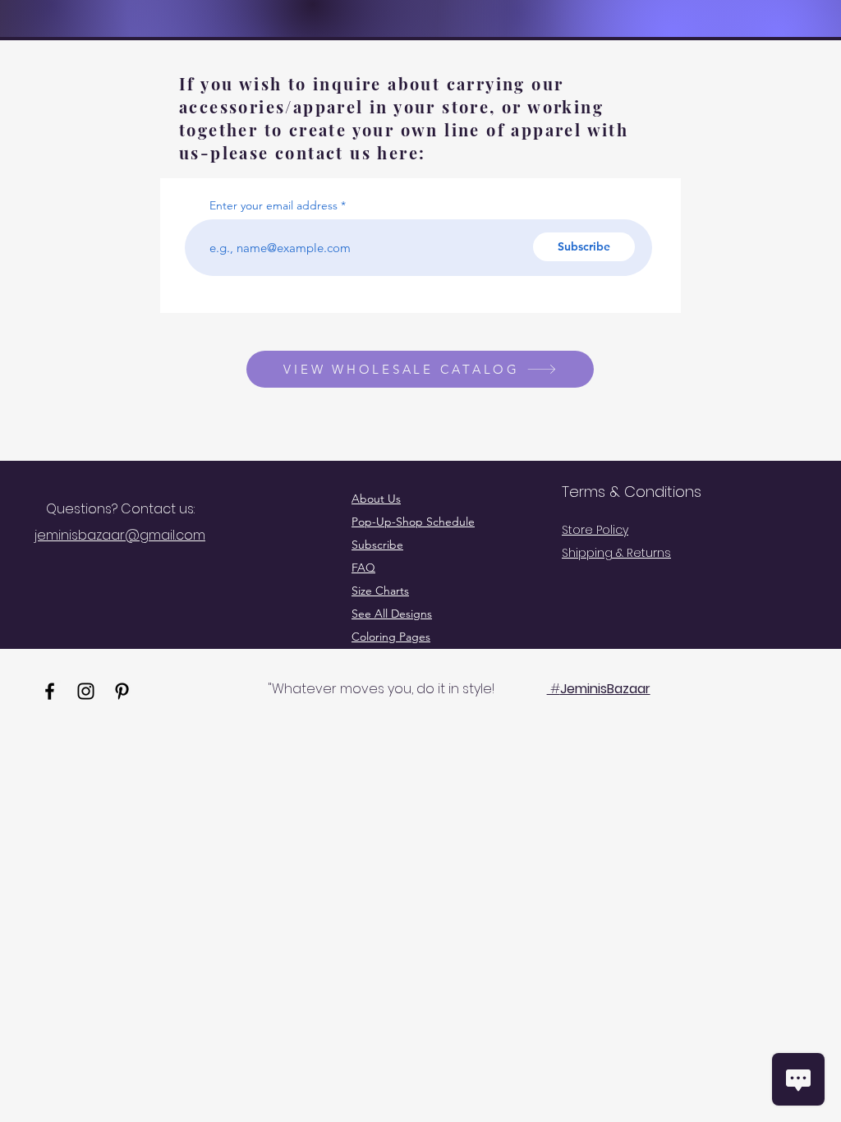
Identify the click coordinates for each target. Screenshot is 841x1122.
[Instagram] (86, 691)
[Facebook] (50, 691)
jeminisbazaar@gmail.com (119, 535)
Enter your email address (273, 205)
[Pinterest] (122, 691)
